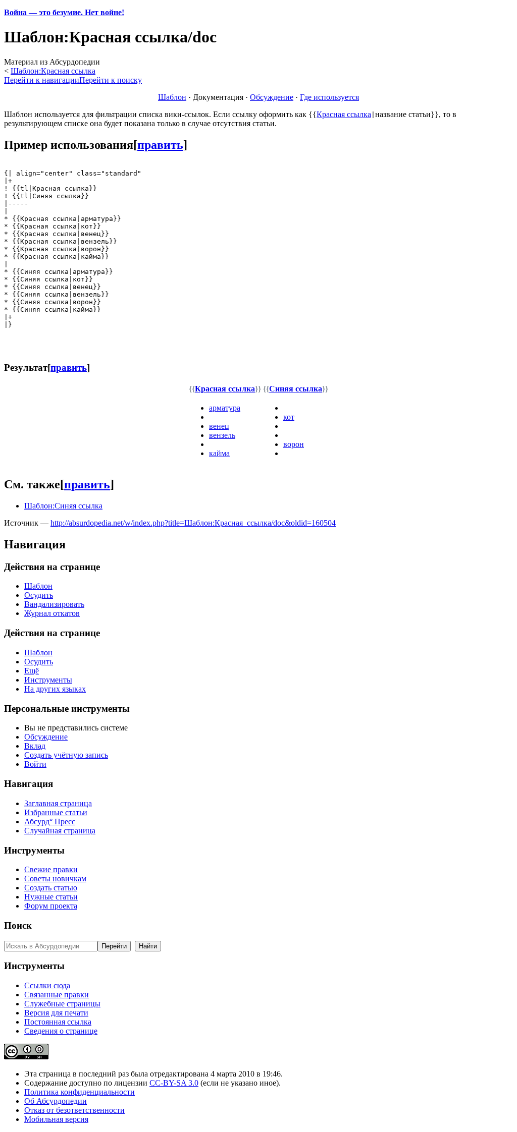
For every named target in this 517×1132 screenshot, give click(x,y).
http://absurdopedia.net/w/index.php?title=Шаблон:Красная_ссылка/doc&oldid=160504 (193, 523)
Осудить (38, 595)
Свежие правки (51, 869)
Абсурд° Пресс (49, 821)
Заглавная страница (58, 803)
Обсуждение (271, 97)
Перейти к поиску (110, 80)
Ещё (31, 670)
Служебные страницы (62, 1003)
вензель (222, 435)
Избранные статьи (55, 812)
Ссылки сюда (47, 985)
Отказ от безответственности (74, 1110)
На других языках (55, 689)
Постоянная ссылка (57, 1021)
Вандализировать (54, 604)
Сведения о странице (60, 1031)
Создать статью (50, 887)
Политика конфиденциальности (79, 1092)
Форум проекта (50, 905)
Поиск (18, 925)
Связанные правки (56, 994)
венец (219, 426)
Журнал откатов (52, 613)
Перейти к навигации (41, 80)
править (160, 144)
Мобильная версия (56, 1119)
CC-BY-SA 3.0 (173, 1083)
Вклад (34, 746)
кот (288, 417)
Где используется (329, 97)
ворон (293, 444)
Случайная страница (59, 830)
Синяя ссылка (295, 388)
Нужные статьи (51, 896)
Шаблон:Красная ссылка (53, 71)
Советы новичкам (55, 878)
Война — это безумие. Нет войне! (64, 12)
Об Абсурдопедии (55, 1101)
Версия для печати (56, 1012)
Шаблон (172, 97)
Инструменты (48, 679)
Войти (35, 764)
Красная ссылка (344, 114)
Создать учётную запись (66, 755)
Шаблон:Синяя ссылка (63, 505)
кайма (219, 453)
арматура (224, 408)
